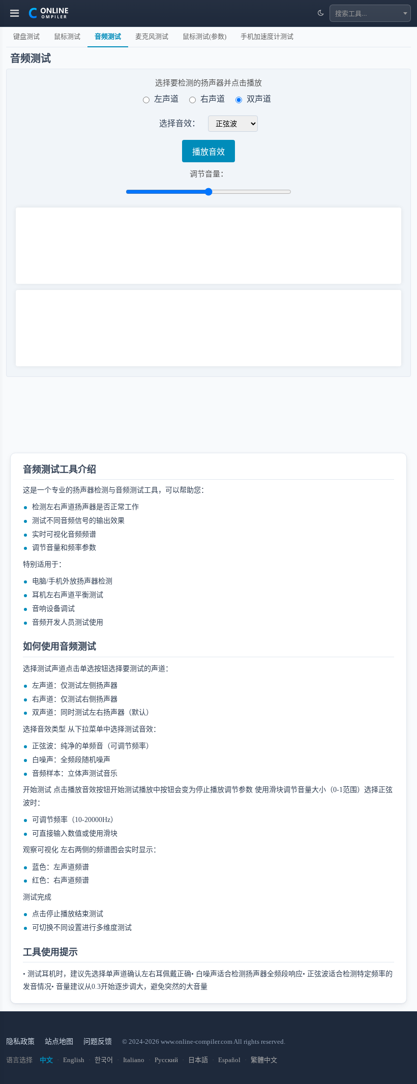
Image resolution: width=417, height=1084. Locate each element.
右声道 (212, 99)
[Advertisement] (192, 420)
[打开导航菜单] (14, 13)
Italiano (133, 1060)
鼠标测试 (67, 36)
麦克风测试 (151, 36)
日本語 (198, 1060)
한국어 (104, 1060)
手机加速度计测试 (267, 36)
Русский (166, 1060)
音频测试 (108, 36)
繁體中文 (264, 1060)
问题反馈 (97, 1041)
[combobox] (370, 13)
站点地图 (59, 1041)
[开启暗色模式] (320, 13)
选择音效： (179, 124)
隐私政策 (20, 1041)
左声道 (166, 99)
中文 (46, 1060)
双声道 (259, 99)
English (73, 1060)
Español (229, 1060)
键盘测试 (26, 36)
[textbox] (370, 13)
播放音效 (208, 152)
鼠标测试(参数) (204, 36)
